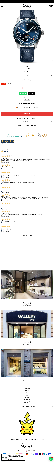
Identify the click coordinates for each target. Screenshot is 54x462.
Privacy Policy (27, 401)
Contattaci (27, 121)
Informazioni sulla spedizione (27, 118)
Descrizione (27, 75)
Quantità (27, 97)
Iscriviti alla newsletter (27, 406)
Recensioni (27, 390)
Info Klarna (27, 397)
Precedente (4, 155)
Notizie (27, 392)
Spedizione (23, 80)
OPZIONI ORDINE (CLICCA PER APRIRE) (27, 103)
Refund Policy (27, 402)
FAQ (27, 395)
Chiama (32, 93)
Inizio (27, 66)
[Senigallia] (27, 284)
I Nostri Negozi (27, 388)
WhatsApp (24, 93)
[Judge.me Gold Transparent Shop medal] (27, 135)
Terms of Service (27, 399)
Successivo (9, 155)
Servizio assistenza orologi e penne (27, 393)
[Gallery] (27, 324)
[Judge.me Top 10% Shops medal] (44, 135)
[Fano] (27, 363)
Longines (27, 68)
